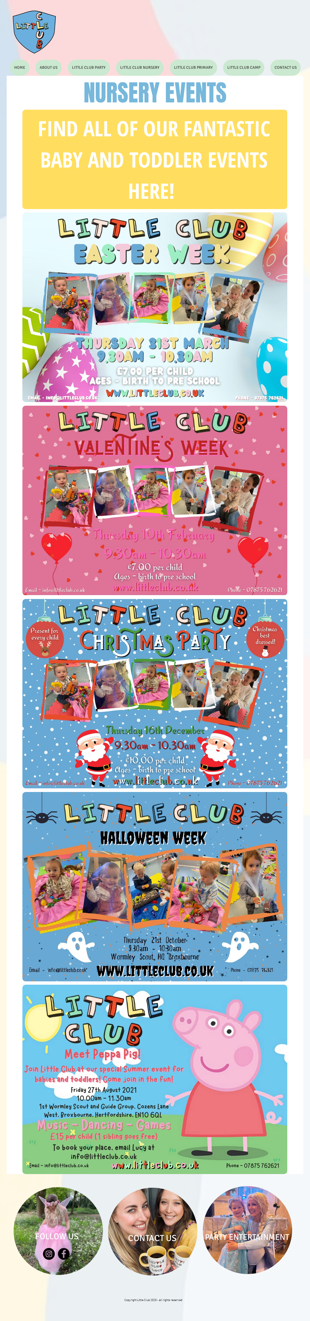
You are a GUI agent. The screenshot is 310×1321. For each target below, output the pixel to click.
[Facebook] (64, 1254)
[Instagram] (49, 1254)
